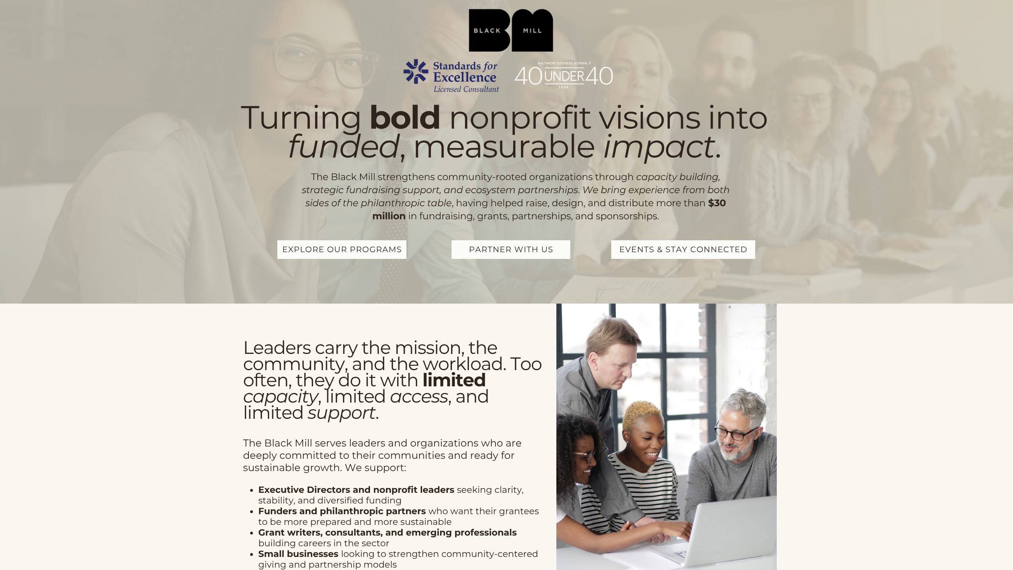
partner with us (511, 250)
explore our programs (342, 250)
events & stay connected (683, 250)
